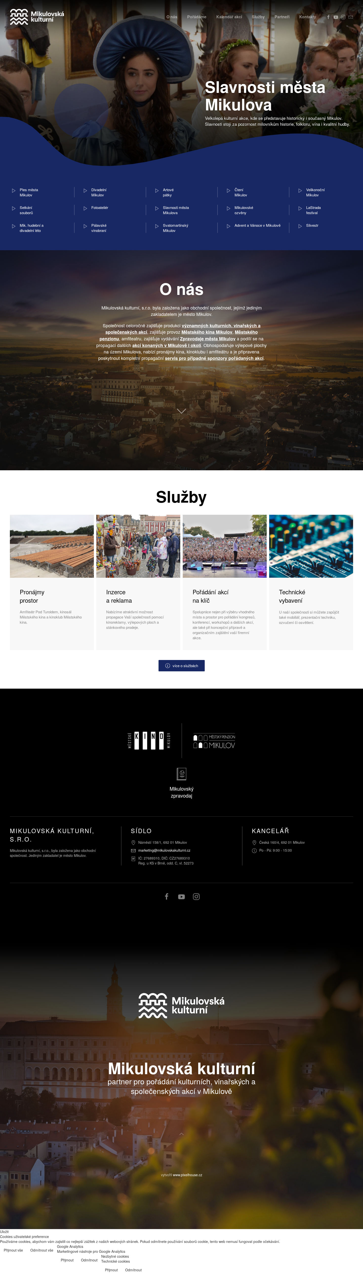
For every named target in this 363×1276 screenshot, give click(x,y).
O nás (171, 17)
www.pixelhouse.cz (187, 1174)
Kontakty (307, 17)
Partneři (282, 17)
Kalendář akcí (229, 17)
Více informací (347, 1250)
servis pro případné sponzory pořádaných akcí (214, 358)
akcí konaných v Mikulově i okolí (166, 345)
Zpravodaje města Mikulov (208, 338)
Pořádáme (196, 17)
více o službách (185, 665)
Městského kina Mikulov (207, 332)
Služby (258, 17)
